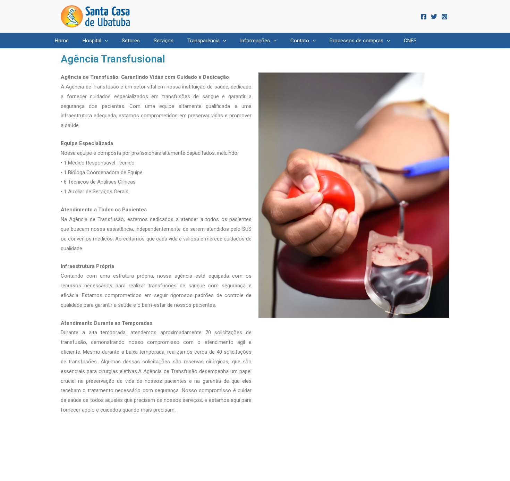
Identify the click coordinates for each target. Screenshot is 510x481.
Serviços (163, 40)
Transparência (203, 40)
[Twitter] (434, 17)
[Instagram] (444, 17)
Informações (255, 40)
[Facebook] (423, 17)
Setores (131, 40)
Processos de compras (356, 40)
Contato (299, 40)
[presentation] (104, 40)
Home (62, 40)
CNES (410, 40)
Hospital (92, 40)
